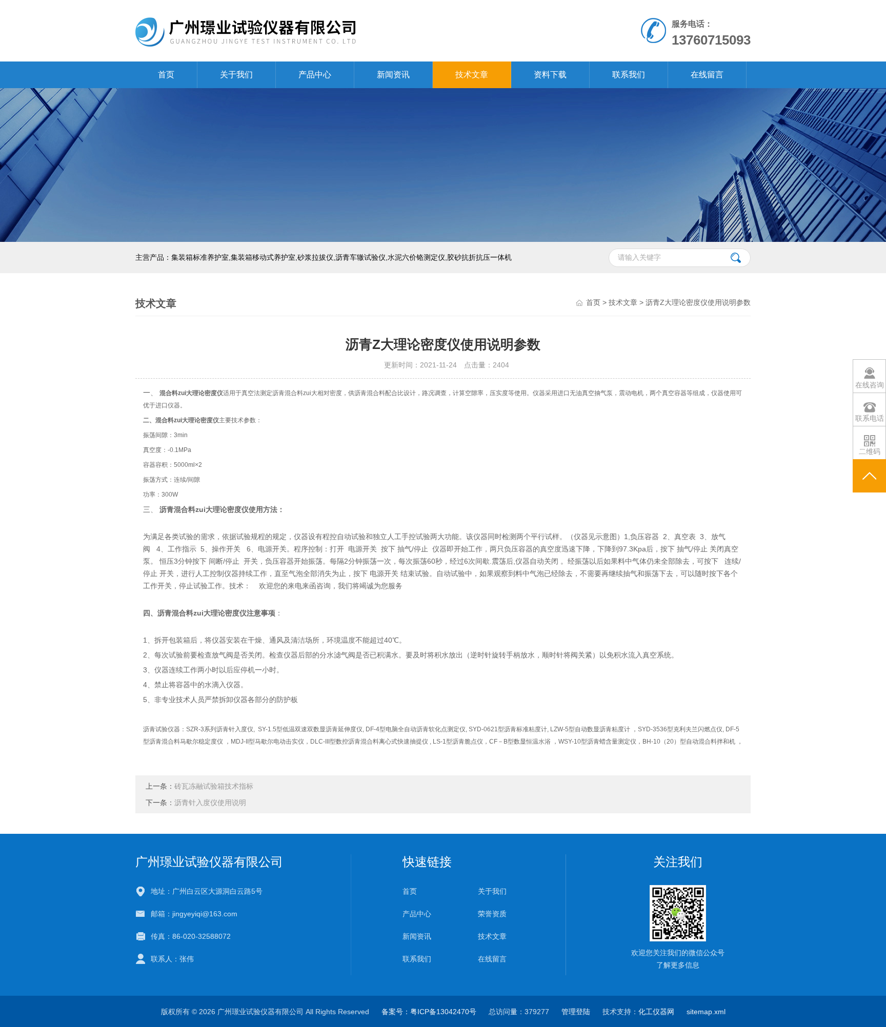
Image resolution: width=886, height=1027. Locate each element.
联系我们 (628, 74)
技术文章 (471, 74)
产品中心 (314, 74)
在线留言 (707, 74)
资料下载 (550, 74)
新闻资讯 (393, 74)
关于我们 (236, 74)
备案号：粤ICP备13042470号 (428, 1012)
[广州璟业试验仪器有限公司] (324, 30)
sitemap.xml (706, 1012)
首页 (166, 74)
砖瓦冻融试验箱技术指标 (213, 786)
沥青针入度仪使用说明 (210, 802)
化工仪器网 (656, 1012)
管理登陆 (575, 1012)
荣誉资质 (492, 914)
